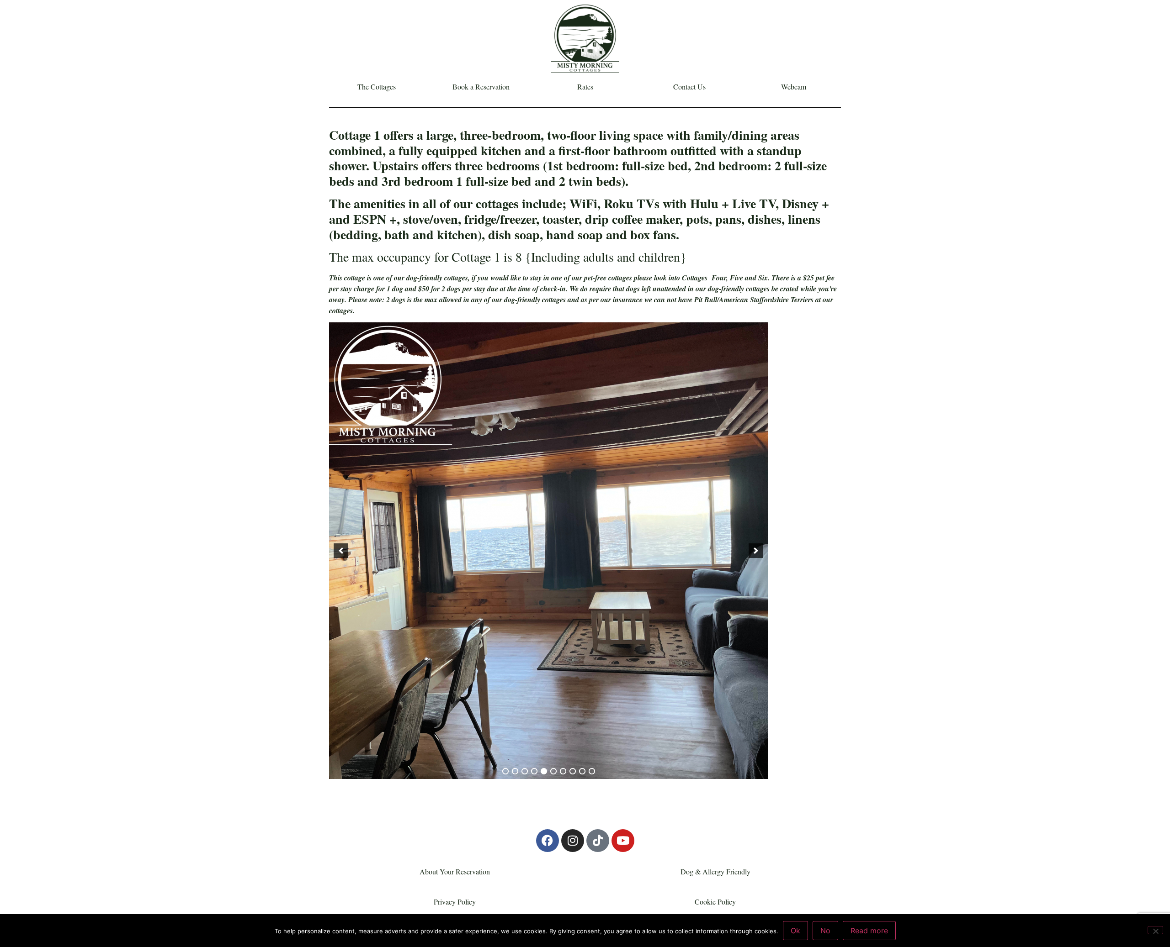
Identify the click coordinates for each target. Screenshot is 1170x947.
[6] (553, 771)
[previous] (341, 550)
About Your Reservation (455, 871)
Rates (585, 86)
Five (736, 278)
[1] (505, 771)
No (825, 930)
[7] (563, 771)
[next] (756, 550)
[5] (544, 771)
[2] (515, 771)
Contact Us (689, 86)
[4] (534, 771)
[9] (582, 771)
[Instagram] (572, 840)
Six (763, 278)
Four (719, 278)
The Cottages (376, 86)
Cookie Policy (715, 901)
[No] (1155, 930)
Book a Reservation (481, 86)
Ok (795, 930)
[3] (524, 771)
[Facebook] (547, 840)
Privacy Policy (455, 901)
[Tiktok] (597, 840)
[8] (572, 771)
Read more (869, 930)
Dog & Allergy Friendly (715, 871)
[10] (592, 771)
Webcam (793, 86)
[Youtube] (623, 840)
